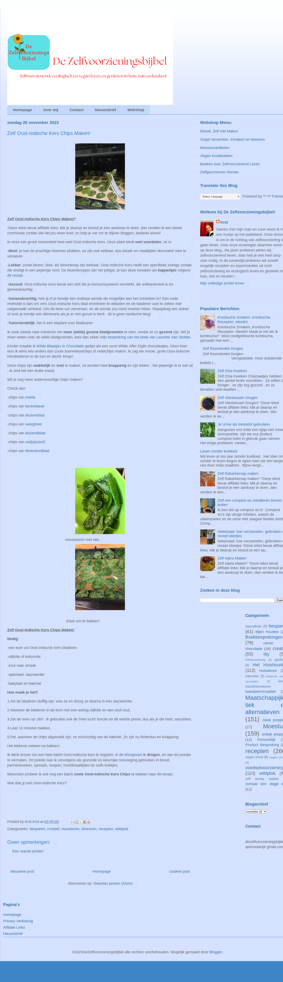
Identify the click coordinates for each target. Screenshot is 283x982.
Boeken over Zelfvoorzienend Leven (230, 164)
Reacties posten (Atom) (112, 883)
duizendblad (35, 433)
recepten (106, 829)
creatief (53, 829)
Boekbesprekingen (264, 637)
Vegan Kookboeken (216, 156)
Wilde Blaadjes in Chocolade (60, 346)
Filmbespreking (255, 659)
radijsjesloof (35, 442)
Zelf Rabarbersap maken (238, 473)
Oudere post (179, 871)
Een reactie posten (28, 851)
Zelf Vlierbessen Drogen (238, 398)
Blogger (215, 952)
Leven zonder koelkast (218, 451)
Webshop (135, 110)
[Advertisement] (221, 676)
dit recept (15, 275)
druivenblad (35, 415)
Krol (224, 222)
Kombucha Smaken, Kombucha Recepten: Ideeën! (244, 319)
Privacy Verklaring (18, 921)
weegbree (33, 424)
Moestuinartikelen (214, 148)
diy (266, 654)
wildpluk (121, 829)
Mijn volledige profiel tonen (222, 283)
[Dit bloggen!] (77, 822)
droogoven (133, 755)
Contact (76, 110)
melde (30, 397)
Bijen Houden (267, 632)
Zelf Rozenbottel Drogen (223, 348)
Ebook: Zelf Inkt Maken (219, 131)
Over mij (50, 110)
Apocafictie (253, 626)
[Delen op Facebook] (85, 822)
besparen (37, 829)
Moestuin (89, 829)
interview (252, 676)
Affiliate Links (14, 927)
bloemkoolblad (37, 451)
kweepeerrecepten (260, 691)
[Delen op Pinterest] (89, 822)
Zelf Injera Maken (232, 558)
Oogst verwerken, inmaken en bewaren (232, 139)
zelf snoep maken (262, 779)
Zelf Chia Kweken (232, 371)
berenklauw (34, 406)
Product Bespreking (262, 745)
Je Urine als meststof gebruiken (244, 424)
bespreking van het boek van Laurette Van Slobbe (149, 337)
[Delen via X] (81, 822)
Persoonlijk (266, 740)
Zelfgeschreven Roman (219, 172)
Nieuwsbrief (105, 110)
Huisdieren (70, 829)
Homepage (22, 110)
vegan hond (254, 757)
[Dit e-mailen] (73, 822)
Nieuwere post (22, 871)
